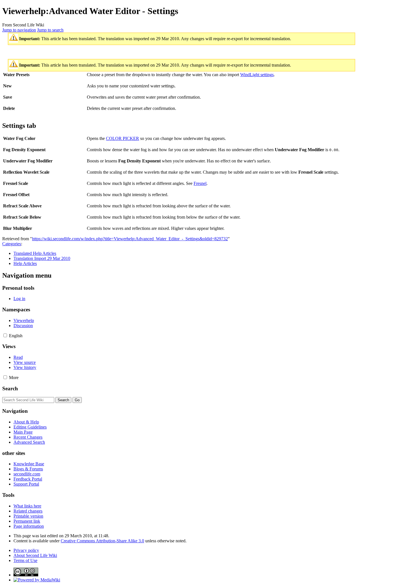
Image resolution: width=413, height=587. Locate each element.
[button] (5, 335)
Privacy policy (26, 550)
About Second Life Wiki (35, 555)
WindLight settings (257, 74)
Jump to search (50, 30)
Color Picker (122, 138)
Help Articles (25, 263)
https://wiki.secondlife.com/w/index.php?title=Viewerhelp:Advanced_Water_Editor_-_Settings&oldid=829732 (130, 238)
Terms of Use (25, 560)
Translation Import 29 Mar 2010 (41, 258)
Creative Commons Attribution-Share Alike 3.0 (102, 540)
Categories (11, 243)
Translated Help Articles (34, 253)
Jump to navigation (19, 30)
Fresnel (200, 183)
